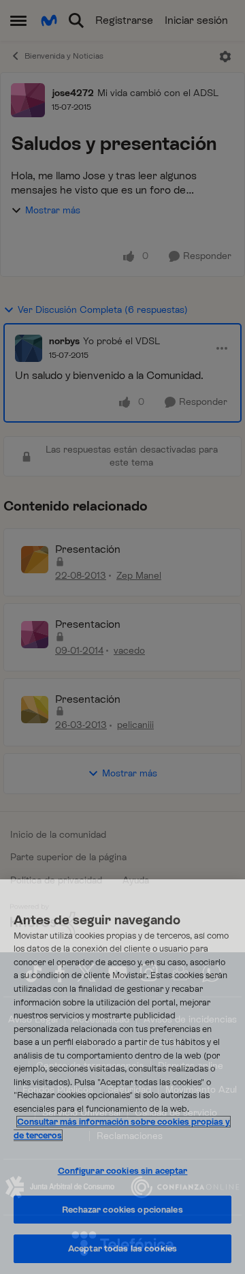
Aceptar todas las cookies (122, 1248)
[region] (122, 1076)
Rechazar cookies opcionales (122, 1209)
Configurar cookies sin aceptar (123, 1171)
